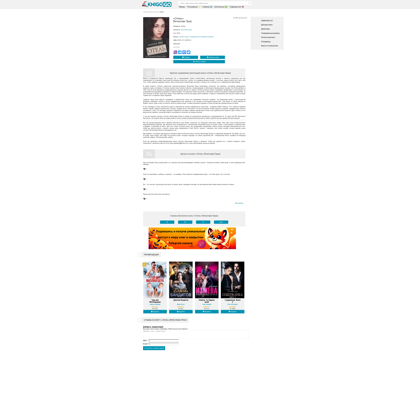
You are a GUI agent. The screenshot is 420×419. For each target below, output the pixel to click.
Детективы (265, 29)
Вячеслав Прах (186, 30)
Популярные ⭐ (193, 7)
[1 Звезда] (174, 47)
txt (167, 222)
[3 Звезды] (176, 47)
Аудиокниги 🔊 (267, 20)
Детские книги (266, 25)
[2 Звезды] (175, 47)
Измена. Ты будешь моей (207, 301)
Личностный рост (268, 37)
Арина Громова (155, 304)
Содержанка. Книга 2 (232, 301)
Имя (145, 340)
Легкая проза (184, 37)
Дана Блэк (181, 304)
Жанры (182, 7)
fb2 (185, 222)
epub (221, 222)
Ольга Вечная (233, 304)
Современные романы (270, 33)
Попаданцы (266, 42)
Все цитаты (239, 203)
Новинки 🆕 (207, 7)
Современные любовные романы (202, 37)
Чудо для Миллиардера (155, 301)
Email (146, 344)
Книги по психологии (269, 46)
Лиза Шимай (206, 304)
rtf (203, 222)
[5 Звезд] (179, 47)
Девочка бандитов (180, 300)
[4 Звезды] (177, 47)
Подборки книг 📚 (237, 7)
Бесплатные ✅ (220, 7)
